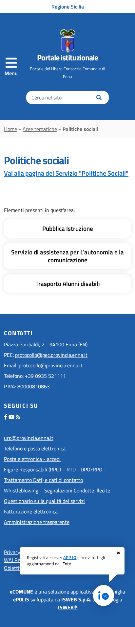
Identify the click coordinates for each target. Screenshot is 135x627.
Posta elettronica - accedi (32, 459)
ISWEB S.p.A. (76, 599)
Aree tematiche (40, 129)
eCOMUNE (21, 591)
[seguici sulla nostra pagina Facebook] (5, 417)
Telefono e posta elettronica (35, 448)
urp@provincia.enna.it (28, 438)
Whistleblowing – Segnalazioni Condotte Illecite (57, 490)
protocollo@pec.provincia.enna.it (51, 355)
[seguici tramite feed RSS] (18, 417)
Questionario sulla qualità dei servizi (44, 501)
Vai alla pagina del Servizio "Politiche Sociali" (66, 173)
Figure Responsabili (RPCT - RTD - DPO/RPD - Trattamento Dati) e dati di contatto (55, 474)
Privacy (12, 552)
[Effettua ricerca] (99, 97)
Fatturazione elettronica (31, 511)
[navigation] (11, 66)
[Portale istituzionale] (67, 41)
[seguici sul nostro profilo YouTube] (11, 417)
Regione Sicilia (67, 7)
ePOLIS (21, 599)
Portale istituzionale (67, 57)
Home (10, 129)
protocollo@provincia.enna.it (51, 365)
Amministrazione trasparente (36, 522)
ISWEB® (67, 607)
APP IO (69, 557)
